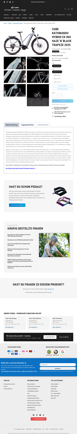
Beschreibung (12, 125)
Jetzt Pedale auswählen (17, 205)
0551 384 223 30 (9, 327)
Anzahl (53, 92)
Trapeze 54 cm (58, 79)
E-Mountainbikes (55, 384)
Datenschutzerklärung (37, 429)
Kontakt (5, 386)
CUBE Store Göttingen (21, 429)
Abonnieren (57, 368)
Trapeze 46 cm (58, 72)
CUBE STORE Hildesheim (35, 318)
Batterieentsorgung (31, 395)
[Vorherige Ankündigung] (25, 2)
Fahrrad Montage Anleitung (33, 402)
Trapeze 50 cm (58, 76)
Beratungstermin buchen (9, 384)
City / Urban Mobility (55, 393)
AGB (43, 429)
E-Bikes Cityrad (54, 391)
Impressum (61, 429)
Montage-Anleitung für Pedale (34, 405)
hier (50, 292)
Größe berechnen (62, 85)
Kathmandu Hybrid (18, 23)
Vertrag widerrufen (8, 388)
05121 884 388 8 (33, 327)
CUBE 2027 (53, 398)
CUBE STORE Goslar (57, 318)
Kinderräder (53, 388)
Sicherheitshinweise (43, 124)
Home (5, 23)
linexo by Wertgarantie (32, 388)
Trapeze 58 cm (58, 82)
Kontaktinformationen (54, 429)
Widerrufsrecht (29, 429)
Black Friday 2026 (55, 395)
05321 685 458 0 (56, 327)
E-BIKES (10, 23)
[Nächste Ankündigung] (52, 2)
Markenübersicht (31, 407)
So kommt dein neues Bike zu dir (34, 400)
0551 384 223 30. (49, 289)
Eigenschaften (27, 125)
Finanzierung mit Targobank (33, 386)
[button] (7, 14)
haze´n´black (57, 66)
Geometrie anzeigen (63, 88)
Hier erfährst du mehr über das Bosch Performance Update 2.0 (20, 168)
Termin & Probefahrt (64, 337)
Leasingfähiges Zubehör (60, 116)
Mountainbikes (54, 386)
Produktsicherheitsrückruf (33, 398)
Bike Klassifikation (31, 410)
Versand (63, 52)
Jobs (28, 393)
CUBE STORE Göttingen (11, 318)
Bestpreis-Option (31, 384)
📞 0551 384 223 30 (50, 337)
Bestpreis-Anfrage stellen (57, 55)
